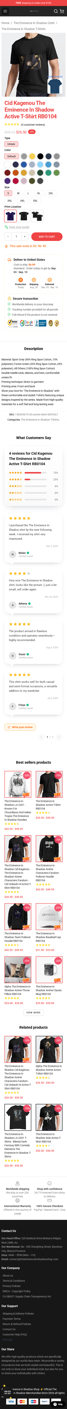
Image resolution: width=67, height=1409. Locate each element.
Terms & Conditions (14, 1280)
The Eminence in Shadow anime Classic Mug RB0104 (49, 990)
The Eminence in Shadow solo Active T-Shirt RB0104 (48, 1138)
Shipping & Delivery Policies (18, 1313)
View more (33, 1012)
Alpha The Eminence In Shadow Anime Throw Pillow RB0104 (17, 990)
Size (6, 187)
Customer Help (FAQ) (15, 1334)
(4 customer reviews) (33, 124)
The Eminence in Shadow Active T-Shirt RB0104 (48, 805)
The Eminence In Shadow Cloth (34, 23)
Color (7, 150)
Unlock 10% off (7, 1392)
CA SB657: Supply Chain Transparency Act (27, 1296)
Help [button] (60, 1404)
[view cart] (62, 11)
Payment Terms (12, 1318)
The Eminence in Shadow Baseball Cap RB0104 (48, 937)
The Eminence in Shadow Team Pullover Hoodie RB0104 (17, 937)
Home (5, 23)
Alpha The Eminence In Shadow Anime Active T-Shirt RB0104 (49, 1070)
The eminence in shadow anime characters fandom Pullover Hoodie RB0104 (47, 873)
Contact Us (9, 1329)
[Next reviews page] (59, 737)
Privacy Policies (11, 1286)
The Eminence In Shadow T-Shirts (23, 29)
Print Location (12, 206)
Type (7, 138)
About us (8, 1275)
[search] (56, 11)
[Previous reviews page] (41, 737)
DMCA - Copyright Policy (17, 1291)
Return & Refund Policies (17, 1324)
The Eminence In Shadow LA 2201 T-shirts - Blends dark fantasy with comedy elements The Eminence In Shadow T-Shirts (17, 1145)
